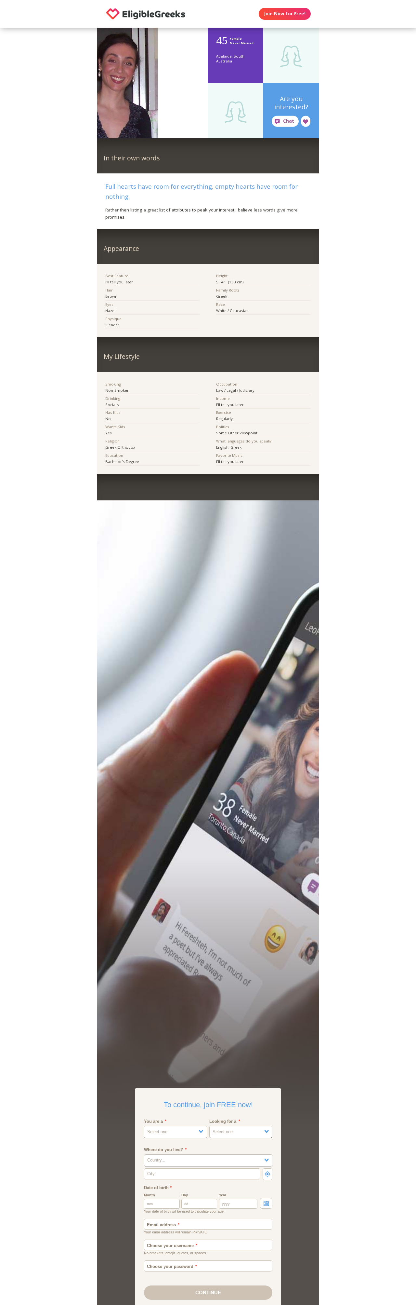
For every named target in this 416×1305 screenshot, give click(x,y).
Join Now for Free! (285, 14)
